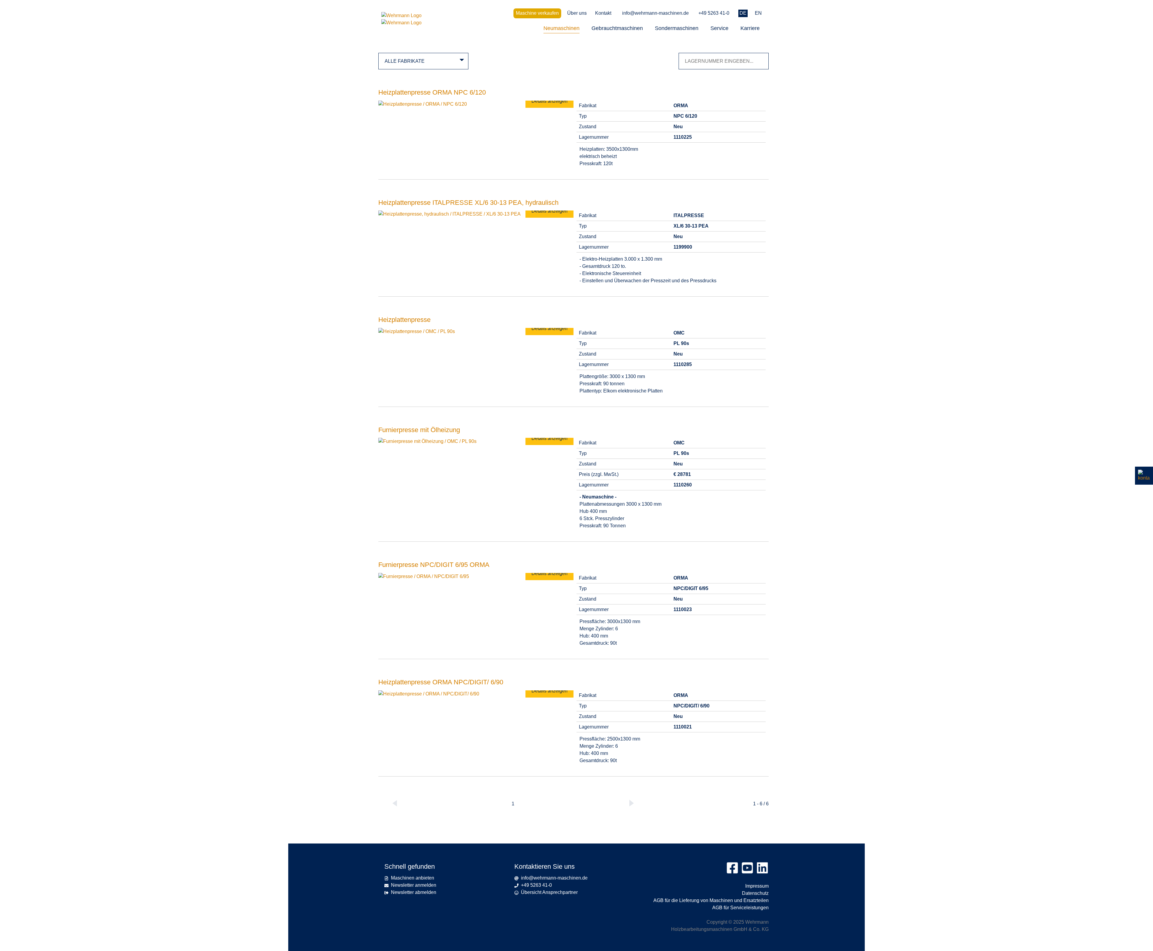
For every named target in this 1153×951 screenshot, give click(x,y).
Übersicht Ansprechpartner (549, 892)
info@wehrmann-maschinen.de (655, 13)
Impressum (757, 886)
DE (743, 13)
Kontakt (603, 13)
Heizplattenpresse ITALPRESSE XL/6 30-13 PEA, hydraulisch (468, 202)
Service (719, 28)
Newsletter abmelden (413, 892)
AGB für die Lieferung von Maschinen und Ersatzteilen (711, 900)
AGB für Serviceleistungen (740, 907)
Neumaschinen (561, 28)
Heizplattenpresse (404, 319)
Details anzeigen (549, 101)
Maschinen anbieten (412, 877)
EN (758, 13)
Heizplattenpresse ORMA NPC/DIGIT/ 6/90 (440, 682)
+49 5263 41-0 (713, 13)
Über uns (577, 13)
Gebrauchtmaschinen (617, 28)
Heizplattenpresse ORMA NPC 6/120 (432, 92)
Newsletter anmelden (413, 885)
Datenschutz (755, 893)
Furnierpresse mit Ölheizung (419, 430)
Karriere (750, 28)
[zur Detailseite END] (422, 104)
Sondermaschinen (676, 28)
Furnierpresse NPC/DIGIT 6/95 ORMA (433, 564)
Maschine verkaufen (537, 13)
